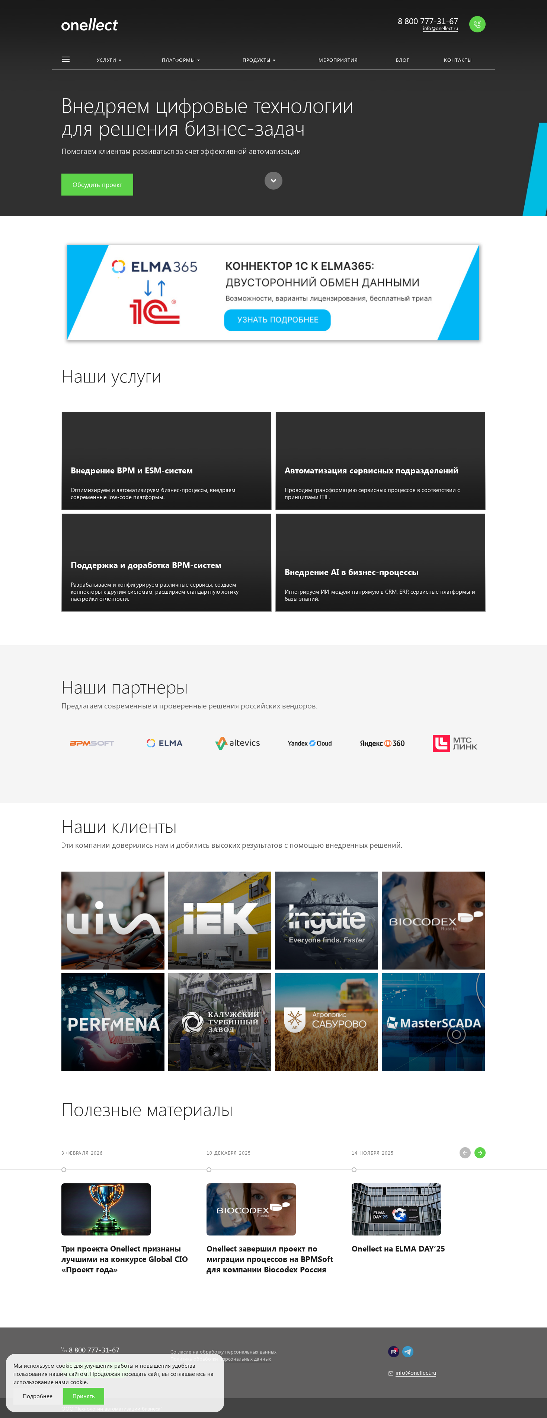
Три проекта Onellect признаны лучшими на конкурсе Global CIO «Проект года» (124, 1259)
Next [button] (480, 1152)
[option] (128, 1216)
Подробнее (37, 1396)
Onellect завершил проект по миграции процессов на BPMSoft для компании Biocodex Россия (270, 1259)
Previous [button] (465, 1152)
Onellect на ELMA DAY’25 (398, 1248)
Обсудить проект (97, 184)
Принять (84, 1396)
